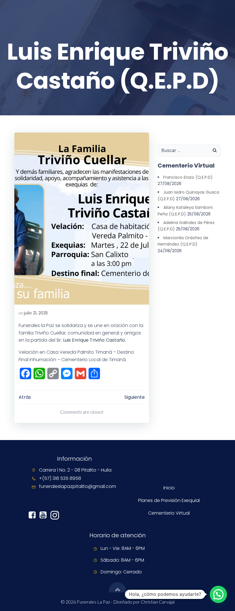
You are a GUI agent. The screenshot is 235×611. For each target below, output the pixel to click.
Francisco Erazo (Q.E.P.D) (188, 177)
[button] (218, 594)
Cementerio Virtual (169, 513)
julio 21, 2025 (36, 313)
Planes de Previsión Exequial (169, 500)
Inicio (169, 487)
